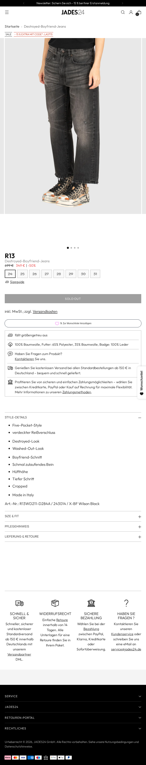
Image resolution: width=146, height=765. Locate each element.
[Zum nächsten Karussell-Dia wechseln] (138, 577)
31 (95, 273)
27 (47, 273)
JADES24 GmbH (44, 742)
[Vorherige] (24, 3)
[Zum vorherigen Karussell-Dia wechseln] (129, 578)
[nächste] (122, 3)
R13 (10, 256)
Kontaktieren (24, 359)
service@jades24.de (126, 649)
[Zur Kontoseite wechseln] (131, 12)
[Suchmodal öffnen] (123, 12)
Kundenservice (122, 634)
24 (10, 273)
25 (22, 273)
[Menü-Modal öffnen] (7, 12)
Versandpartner (19, 654)
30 (83, 273)
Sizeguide (17, 282)
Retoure (62, 620)
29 (71, 273)
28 (59, 273)
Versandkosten (45, 311)
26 (35, 273)
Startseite (12, 26)
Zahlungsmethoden (76, 392)
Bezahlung (91, 629)
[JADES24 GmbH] (73, 12)
